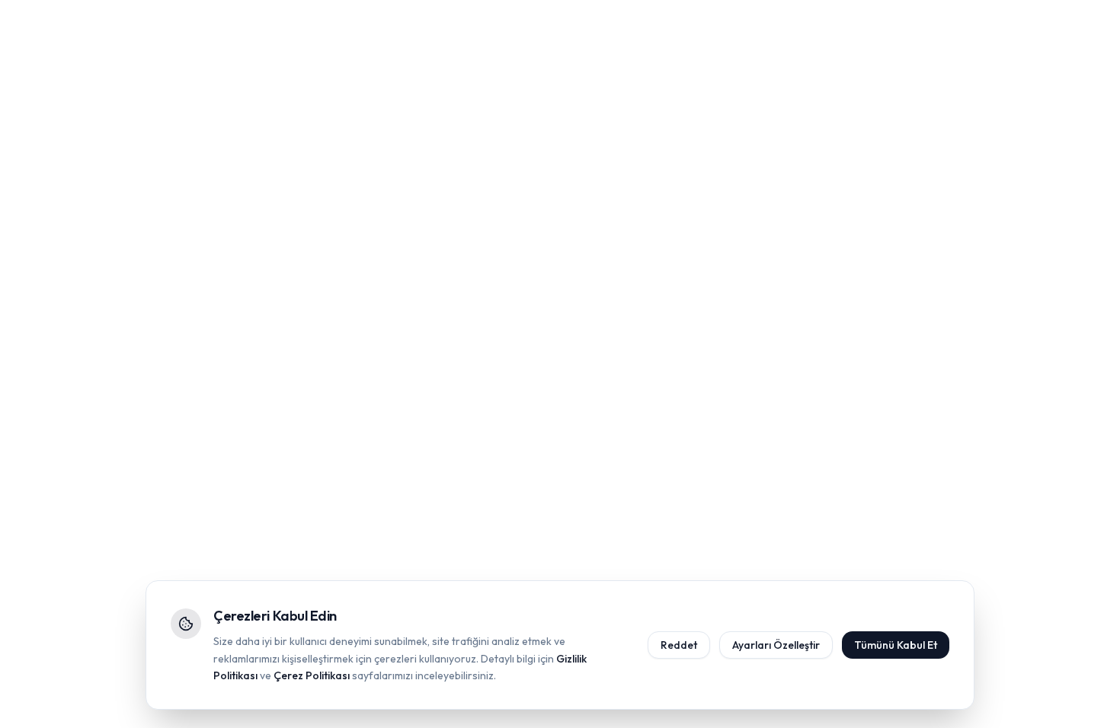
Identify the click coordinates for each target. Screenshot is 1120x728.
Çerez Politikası (312, 675)
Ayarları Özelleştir (776, 645)
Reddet (679, 645)
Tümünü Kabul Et (895, 645)
